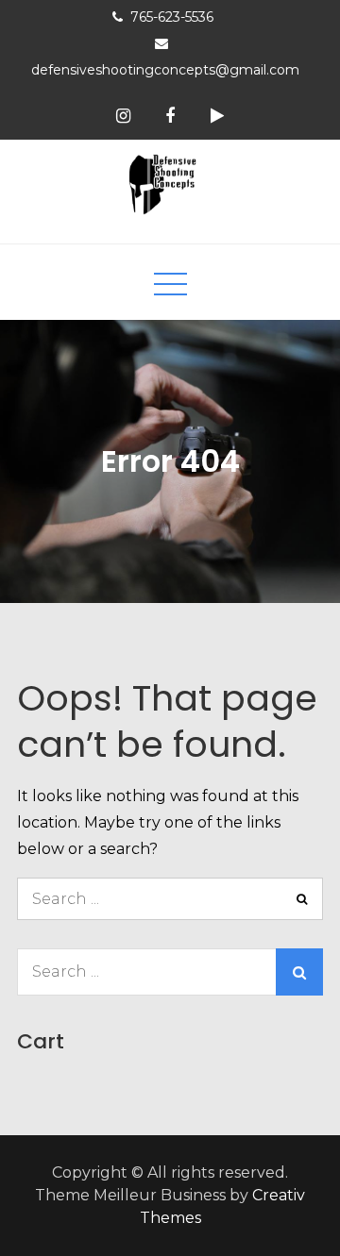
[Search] (301, 899)
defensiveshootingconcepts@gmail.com (165, 69)
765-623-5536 (171, 16)
